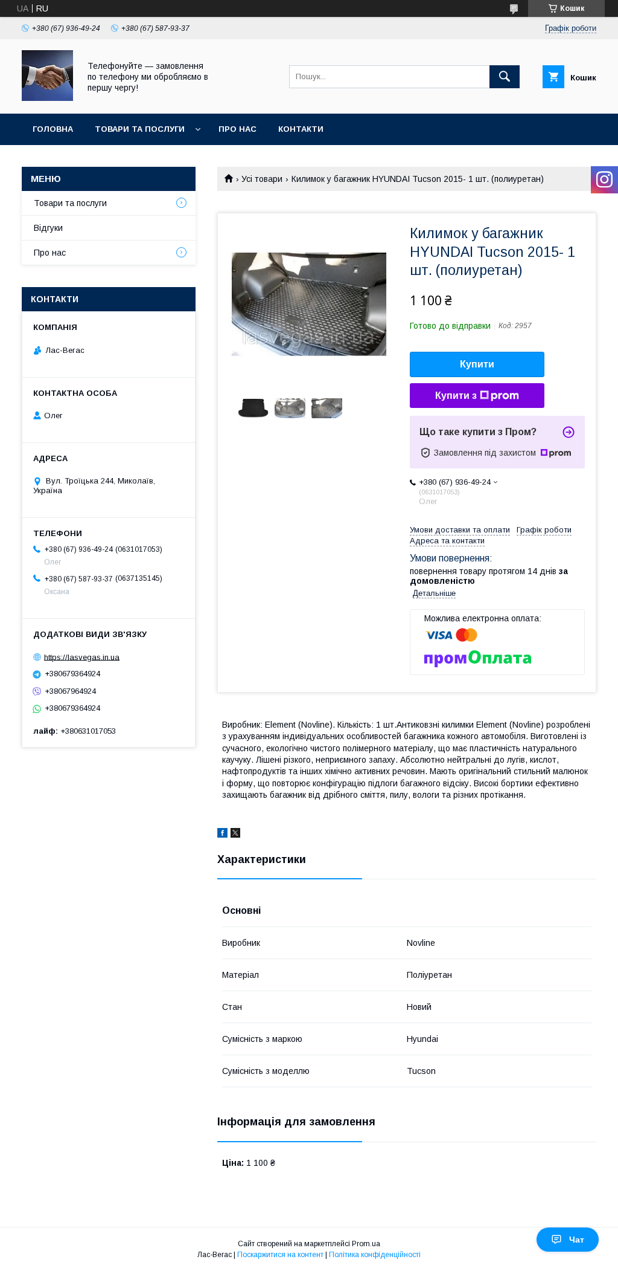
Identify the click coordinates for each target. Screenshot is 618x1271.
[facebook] (222, 834)
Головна (53, 129)
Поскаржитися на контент (280, 1254)
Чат (576, 1239)
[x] (235, 834)
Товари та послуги (140, 129)
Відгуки (48, 228)
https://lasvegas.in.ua (81, 656)
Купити (477, 364)
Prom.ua (366, 1244)
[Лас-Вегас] (47, 98)
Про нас (237, 129)
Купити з (456, 395)
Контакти (300, 129)
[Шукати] (504, 76)
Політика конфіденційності (375, 1254)
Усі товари (261, 179)
